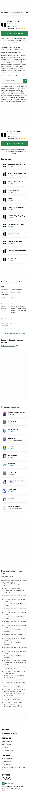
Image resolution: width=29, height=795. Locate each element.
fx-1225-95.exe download (8, 346)
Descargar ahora (16, 34)
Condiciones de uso (7, 761)
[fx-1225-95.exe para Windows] (3, 24)
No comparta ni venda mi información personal (13, 767)
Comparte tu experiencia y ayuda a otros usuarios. (14, 42)
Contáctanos (5, 747)
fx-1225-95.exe (13, 22)
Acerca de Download (7, 741)
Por (9, 26)
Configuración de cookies (8, 770)
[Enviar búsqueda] (11, 12)
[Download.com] (5, 12)
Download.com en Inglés (8, 750)
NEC (4, 573)
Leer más (19, 52)
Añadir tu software (6, 744)
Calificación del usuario (13, 28)
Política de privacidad (7, 758)
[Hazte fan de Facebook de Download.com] (3, 778)
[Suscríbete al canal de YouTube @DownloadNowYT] (9, 778)
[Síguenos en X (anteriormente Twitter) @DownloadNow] (6, 778)
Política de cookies (6, 764)
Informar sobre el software (16, 333)
